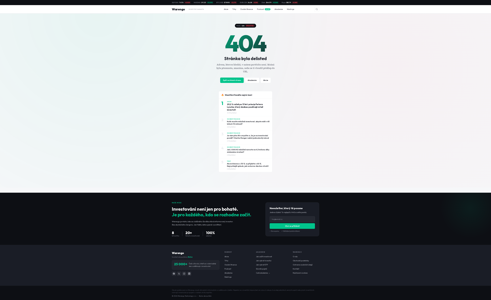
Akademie (279, 9)
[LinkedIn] (189, 274)
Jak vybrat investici (263, 260)
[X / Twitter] (179, 274)
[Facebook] (174, 274)
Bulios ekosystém (205, 296)
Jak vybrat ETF (262, 265)
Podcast (263, 9)
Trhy (234, 9)
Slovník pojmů (261, 269)
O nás (295, 256)
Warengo (188, 9)
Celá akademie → (263, 273)
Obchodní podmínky (301, 260)
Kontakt (296, 269)
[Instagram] (184, 274)
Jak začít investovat (264, 256)
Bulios (190, 257)
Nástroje (290, 9)
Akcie (226, 9)
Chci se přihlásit (292, 226)
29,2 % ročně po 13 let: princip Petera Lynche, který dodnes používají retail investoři (245, 107)
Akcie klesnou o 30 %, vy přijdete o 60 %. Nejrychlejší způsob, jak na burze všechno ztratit (248, 165)
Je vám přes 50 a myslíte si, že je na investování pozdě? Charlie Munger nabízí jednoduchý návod (248, 136)
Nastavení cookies (300, 273)
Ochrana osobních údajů (303, 265)
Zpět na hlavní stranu (232, 80)
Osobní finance (246, 9)
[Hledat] (316, 9)
